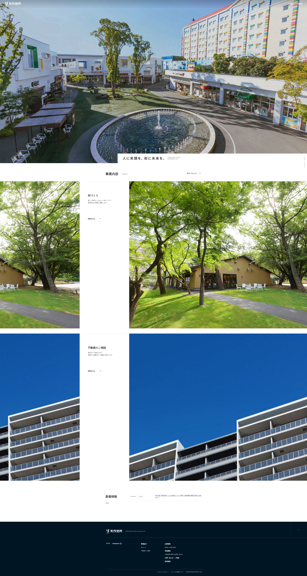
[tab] (109, 158)
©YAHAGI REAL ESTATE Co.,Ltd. (194, 572)
